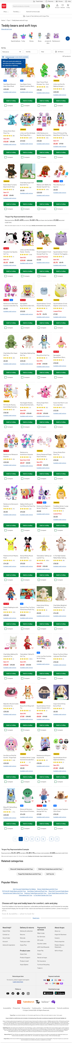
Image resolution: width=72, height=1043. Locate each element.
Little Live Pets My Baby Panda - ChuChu (27, 251)
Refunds (22, 938)
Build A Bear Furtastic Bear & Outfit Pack (10, 186)
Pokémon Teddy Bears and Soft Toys (35, 893)
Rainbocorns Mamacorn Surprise (10, 455)
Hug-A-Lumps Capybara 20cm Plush (60, 810)
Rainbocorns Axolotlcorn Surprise (26, 453)
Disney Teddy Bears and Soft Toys (47, 889)
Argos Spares (24, 964)
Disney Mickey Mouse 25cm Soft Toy (26, 557)
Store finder (6, 938)
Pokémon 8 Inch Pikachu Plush (10, 557)
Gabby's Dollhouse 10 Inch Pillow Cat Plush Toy (27, 505)
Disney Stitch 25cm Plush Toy (9, 132)
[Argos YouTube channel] (8, 993)
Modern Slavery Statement (59, 946)
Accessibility (7, 1008)
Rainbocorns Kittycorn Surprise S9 (43, 756)
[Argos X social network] (18, 993)
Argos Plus (23, 945)
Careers (57, 938)
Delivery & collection (26, 931)
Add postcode (10, 57)
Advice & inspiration (9, 945)
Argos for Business (60, 934)
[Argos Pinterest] (23, 993)
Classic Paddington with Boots (10, 608)
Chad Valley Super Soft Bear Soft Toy (27, 184)
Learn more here (18, 982)
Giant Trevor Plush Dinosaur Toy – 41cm (43, 83)
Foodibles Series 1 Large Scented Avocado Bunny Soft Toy (27, 759)
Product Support (25, 957)
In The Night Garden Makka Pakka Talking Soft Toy (59, 557)
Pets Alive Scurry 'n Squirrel (59, 186)
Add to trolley (11, 101)
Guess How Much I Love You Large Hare (60, 404)
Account (5, 941)
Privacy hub (16, 1008)
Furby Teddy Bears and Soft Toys (58, 893)
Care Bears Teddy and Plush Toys (37, 891)
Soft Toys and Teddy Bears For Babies (24, 889)
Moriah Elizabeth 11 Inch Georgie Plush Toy (44, 253)
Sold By (28, 51)
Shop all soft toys (6, 29)
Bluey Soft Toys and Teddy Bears (58, 891)
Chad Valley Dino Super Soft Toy (10, 354)
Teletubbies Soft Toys (25, 895)
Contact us (6, 934)
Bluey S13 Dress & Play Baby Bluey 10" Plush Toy (60, 134)
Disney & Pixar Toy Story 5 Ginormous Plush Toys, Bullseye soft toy (27, 608)
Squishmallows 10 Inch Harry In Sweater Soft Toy (43, 707)
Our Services (41, 936)
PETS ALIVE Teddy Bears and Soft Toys (14, 891)
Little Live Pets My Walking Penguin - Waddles (59, 85)
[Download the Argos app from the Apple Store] (48, 994)
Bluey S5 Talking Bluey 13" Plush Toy (10, 808)
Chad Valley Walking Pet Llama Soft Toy (10, 655)
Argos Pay (40, 950)
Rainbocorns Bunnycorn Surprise (10, 505)
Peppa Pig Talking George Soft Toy (42, 810)
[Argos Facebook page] (13, 993)
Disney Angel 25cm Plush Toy (42, 404)
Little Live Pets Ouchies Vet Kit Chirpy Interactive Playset (44, 657)
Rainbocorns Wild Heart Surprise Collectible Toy (10, 304)
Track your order (25, 941)
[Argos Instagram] (28, 993)
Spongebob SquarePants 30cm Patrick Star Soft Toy (59, 356)
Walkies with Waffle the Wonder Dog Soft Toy (44, 186)
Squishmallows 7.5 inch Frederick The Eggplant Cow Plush (60, 253)
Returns (22, 934)
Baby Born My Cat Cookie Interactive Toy (10, 705)
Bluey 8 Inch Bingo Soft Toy (27, 707)
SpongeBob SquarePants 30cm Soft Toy (27, 305)
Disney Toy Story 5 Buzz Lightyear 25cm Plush (60, 655)
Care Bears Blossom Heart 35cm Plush (9, 85)
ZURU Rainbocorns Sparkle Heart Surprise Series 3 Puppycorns (44, 134)
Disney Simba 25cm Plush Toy (59, 453)
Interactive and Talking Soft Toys (13, 893)
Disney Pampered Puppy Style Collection (44, 455)
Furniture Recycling (43, 964)
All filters (60, 51)
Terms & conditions (63, 1008)
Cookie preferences (49, 1008)
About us (57, 931)
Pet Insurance (41, 961)
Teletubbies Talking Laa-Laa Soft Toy (44, 557)
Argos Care (23, 954)
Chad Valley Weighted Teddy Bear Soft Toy (60, 606)
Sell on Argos (59, 950)
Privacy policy (26, 1008)
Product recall (24, 961)
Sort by (3, 48)
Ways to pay (40, 933)
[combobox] (27, 6)
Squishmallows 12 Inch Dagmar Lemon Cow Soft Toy (61, 305)
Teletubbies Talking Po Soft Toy (27, 655)
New (42, 51)
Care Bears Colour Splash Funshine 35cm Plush (27, 85)
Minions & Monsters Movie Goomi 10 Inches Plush (27, 810)
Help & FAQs (6, 931)
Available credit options (9, 92)
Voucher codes (41, 943)
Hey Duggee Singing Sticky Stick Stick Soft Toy (26, 404)
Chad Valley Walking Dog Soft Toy (27, 354)
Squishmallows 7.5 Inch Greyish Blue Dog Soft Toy (44, 305)
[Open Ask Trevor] (48, 6)
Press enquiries (59, 941)
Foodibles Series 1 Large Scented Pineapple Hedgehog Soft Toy (60, 507)
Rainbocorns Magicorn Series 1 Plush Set (43, 507)
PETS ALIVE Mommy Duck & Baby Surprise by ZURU (10, 406)
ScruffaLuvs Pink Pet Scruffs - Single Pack (9, 756)
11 (51, 839)
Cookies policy (36, 1008)
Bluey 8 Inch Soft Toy (43, 355)
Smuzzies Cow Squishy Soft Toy (10, 253)
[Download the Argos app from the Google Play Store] (60, 994)
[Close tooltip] (24, 61)
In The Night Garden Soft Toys (43, 895)
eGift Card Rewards (43, 947)
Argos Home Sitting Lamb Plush (43, 606)
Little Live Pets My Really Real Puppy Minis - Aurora (27, 134)
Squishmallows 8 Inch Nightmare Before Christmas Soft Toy (60, 759)
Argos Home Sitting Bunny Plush (59, 705)
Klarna (39, 954)
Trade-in (39, 968)
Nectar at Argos (42, 957)
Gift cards (40, 940)
